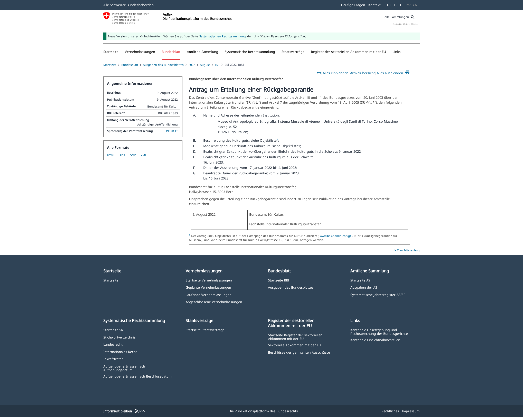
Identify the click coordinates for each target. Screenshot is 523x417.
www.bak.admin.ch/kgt (335, 236)
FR (396, 5)
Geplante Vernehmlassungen (208, 287)
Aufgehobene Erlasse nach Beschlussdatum (137, 376)
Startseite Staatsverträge (205, 330)
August (205, 65)
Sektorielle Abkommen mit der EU (294, 345)
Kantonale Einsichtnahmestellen (375, 340)
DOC (133, 155)
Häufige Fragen (353, 5)
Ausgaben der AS (363, 287)
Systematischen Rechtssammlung (222, 36)
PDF (122, 155)
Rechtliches (390, 411)
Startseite (109, 65)
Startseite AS (360, 280)
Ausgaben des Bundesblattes (163, 65)
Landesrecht (113, 344)
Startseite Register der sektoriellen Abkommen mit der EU (295, 337)
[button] (140, 52)
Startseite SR (113, 330)
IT (401, 5)
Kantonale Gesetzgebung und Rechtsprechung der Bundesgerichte (379, 331)
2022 (192, 65)
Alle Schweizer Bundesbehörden (128, 5)
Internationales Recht (120, 352)
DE (389, 5)
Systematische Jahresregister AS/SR (378, 295)
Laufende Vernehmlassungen (208, 295)
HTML (111, 155)
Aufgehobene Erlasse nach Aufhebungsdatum (124, 368)
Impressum (411, 411)
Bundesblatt (129, 65)
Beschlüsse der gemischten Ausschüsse (299, 352)
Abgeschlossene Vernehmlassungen (214, 302)
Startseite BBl (278, 280)
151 (217, 65)
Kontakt (374, 5)
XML (143, 155)
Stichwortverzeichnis (119, 337)
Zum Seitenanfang (406, 250)
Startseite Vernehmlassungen (209, 280)
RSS (139, 411)
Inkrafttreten (113, 359)
